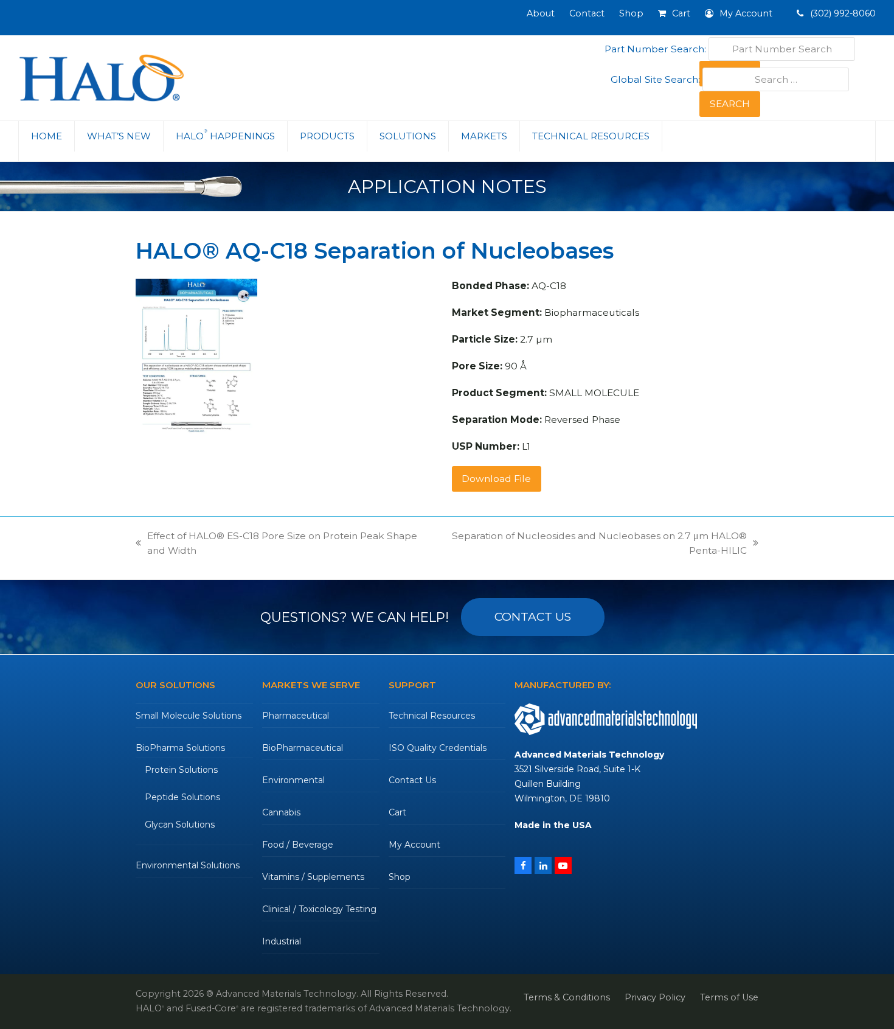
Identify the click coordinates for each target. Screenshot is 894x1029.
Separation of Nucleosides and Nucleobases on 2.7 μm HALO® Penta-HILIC (592, 544)
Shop (400, 876)
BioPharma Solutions (180, 747)
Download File (496, 478)
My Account (414, 844)
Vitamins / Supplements (313, 876)
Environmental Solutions (188, 865)
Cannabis (281, 812)
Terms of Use (729, 997)
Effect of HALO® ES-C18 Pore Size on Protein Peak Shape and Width (276, 544)
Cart (397, 812)
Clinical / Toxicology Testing (319, 909)
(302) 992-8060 (842, 13)
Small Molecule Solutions (188, 715)
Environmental (293, 780)
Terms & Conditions (567, 997)
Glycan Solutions (180, 824)
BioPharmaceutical (302, 747)
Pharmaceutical (295, 715)
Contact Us (412, 780)
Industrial (281, 941)
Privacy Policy (655, 997)
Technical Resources (432, 715)
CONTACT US (532, 617)
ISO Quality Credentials (438, 747)
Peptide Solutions (182, 797)
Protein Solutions (181, 769)
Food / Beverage (297, 844)
